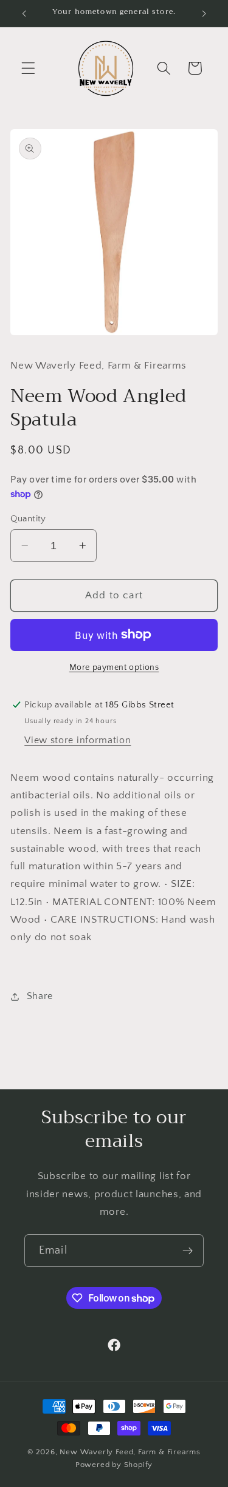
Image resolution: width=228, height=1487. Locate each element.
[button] (28, 68)
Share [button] (40, 996)
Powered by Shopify (114, 1464)
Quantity (28, 518)
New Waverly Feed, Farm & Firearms (130, 1452)
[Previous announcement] (23, 13)
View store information (77, 740)
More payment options (114, 667)
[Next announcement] (204, 13)
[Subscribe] (187, 1250)
